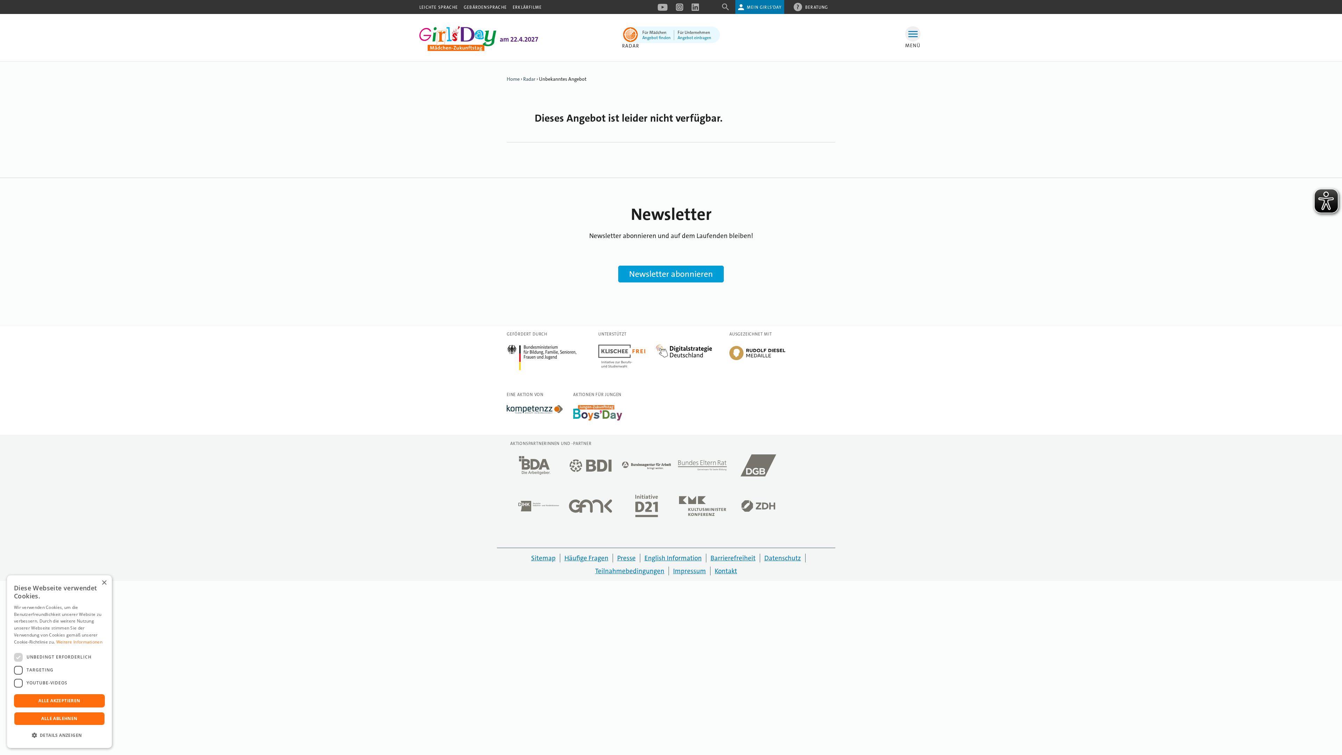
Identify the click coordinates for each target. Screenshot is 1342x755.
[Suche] (725, 9)
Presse (626, 558)
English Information (673, 558)
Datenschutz (782, 558)
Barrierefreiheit (733, 558)
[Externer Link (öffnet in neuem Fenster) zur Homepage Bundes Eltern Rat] (702, 467)
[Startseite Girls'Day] (457, 49)
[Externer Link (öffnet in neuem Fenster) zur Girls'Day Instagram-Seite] (679, 9)
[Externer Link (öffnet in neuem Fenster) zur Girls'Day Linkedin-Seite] (695, 9)
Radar (529, 79)
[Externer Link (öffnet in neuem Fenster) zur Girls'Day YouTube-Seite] (663, 9)
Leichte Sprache (438, 7)
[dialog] (59, 661)
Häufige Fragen (586, 558)
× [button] (104, 582)
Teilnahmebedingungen (629, 571)
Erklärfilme (527, 7)
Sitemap (543, 558)
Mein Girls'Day (764, 7)
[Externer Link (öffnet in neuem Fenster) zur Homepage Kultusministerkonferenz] (702, 508)
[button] (59, 735)
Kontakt (726, 571)
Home (513, 79)
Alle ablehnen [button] (59, 718)
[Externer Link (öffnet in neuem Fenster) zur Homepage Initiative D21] (646, 508)
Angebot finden (656, 38)
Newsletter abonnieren (671, 274)
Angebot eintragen (694, 38)
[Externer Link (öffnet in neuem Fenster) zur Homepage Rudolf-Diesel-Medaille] (757, 359)
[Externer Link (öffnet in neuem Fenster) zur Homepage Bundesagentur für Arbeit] (646, 467)
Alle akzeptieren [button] (59, 701)
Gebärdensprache (485, 7)
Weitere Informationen (79, 642)
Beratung (816, 7)
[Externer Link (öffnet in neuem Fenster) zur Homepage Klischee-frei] (627, 348)
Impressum (689, 571)
